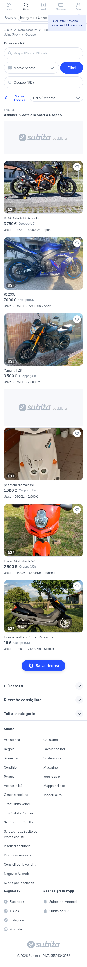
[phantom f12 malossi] (43, 463)
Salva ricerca (19, 98)
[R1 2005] (43, 273)
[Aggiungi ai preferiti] (77, 167)
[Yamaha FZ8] (43, 349)
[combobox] (46, 53)
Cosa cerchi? (14, 43)
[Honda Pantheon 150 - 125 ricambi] (43, 616)
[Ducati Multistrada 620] (43, 540)
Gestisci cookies (16, 794)
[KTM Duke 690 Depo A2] (43, 197)
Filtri (71, 67)
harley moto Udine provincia (40, 17)
